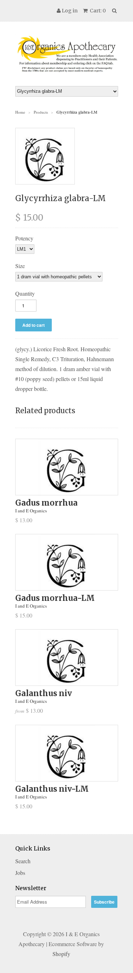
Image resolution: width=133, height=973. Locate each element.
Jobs (20, 872)
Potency (24, 238)
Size (20, 265)
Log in (70, 10)
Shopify (61, 953)
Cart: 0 (97, 10)
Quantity (25, 293)
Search (23, 861)
